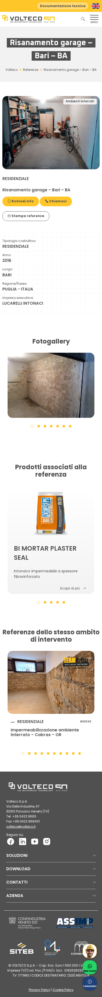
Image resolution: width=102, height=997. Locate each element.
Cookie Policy (63, 990)
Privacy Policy (39, 990)
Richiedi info (22, 201)
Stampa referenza (27, 216)
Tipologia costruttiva (19, 241)
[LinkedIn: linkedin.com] (22, 841)
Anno (6, 255)
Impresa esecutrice (17, 298)
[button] (32, 426)
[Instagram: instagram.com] (46, 841)
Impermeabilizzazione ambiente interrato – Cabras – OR (45, 732)
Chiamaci (57, 201)
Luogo (7, 269)
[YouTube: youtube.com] (34, 841)
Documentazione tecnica (63, 6)
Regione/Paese (14, 283)
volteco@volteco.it (21, 826)
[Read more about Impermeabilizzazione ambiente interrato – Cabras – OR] (51, 682)
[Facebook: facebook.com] (10, 841)
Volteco (11, 69)
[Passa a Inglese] (96, 6)
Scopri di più (70, 588)
